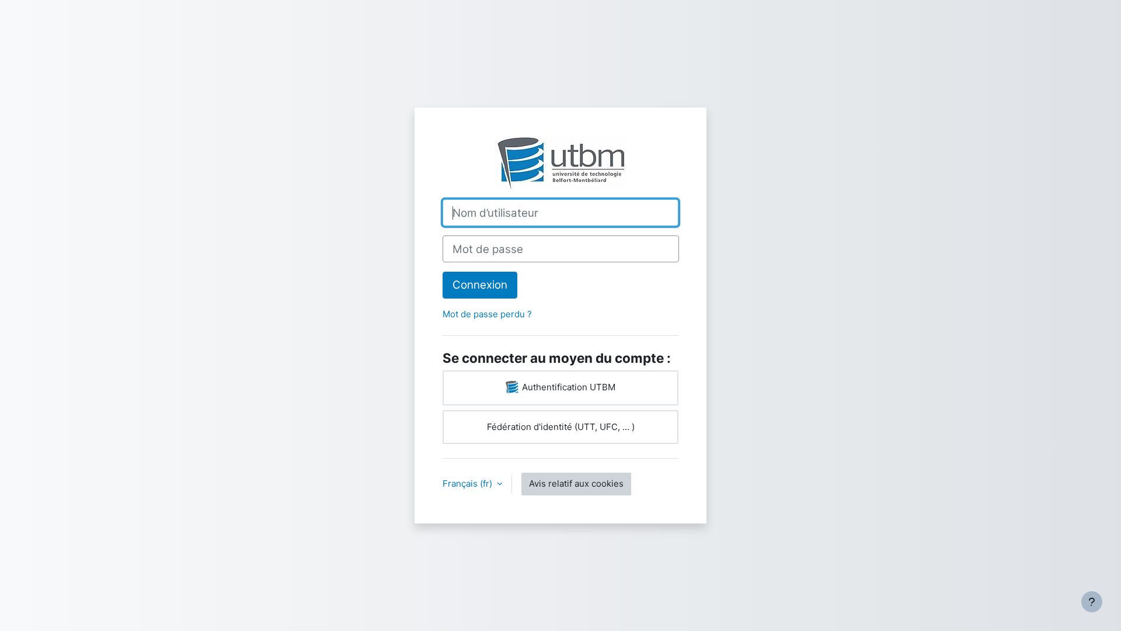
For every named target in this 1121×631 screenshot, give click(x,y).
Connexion (479, 285)
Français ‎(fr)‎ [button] (469, 483)
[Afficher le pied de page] (1091, 601)
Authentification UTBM (567, 387)
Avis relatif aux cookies (576, 483)
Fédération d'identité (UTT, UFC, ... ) (561, 426)
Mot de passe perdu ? (487, 314)
